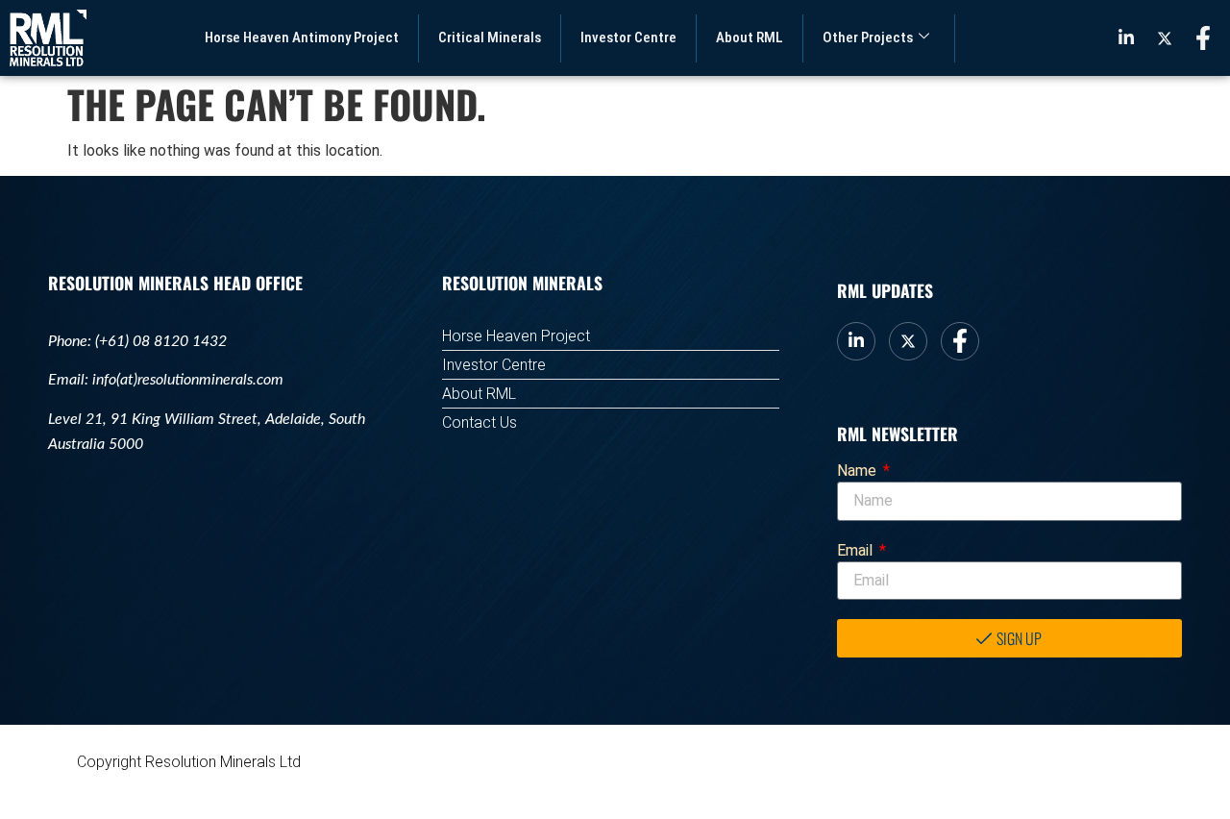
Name (858, 470)
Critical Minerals (489, 37)
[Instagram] (1164, 37)
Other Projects (868, 37)
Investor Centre (628, 37)
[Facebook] (1203, 38)
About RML (749, 37)
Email (856, 550)
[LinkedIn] (1126, 37)
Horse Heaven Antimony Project (302, 37)
